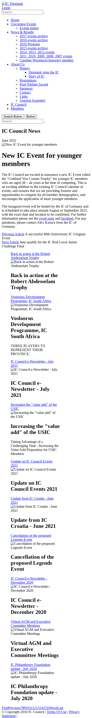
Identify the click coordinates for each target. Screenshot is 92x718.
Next (53, 708)
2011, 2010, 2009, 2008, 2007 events (46, 56)
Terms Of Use (57, 712)
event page (46, 218)
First (5, 708)
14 (41, 708)
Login (6, 8)
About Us (18, 64)
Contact (25, 92)
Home (15, 20)
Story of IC (36, 76)
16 (48, 708)
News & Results (22, 32)
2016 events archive (34, 40)
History (25, 68)
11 (30, 708)
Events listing (29, 28)
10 (27, 708)
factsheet (67, 218)
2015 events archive (34, 48)
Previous (14, 708)
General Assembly (33, 100)
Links (24, 96)
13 (38, 708)
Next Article (10, 242)
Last (60, 708)
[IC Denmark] (12, 4)
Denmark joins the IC (44, 72)
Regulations (28, 80)
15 (45, 708)
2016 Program (30, 44)
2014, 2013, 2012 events (37, 52)
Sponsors (26, 88)
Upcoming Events (23, 24)
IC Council (18, 104)
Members (17, 108)
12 (34, 708)
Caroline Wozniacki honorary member (46, 60)
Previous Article (13, 234)
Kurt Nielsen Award (34, 84)
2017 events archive (34, 36)
